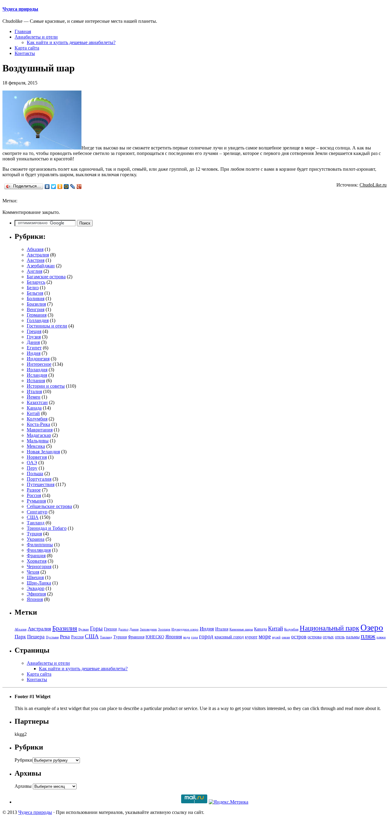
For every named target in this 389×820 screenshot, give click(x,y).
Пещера (36, 637)
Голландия (38, 320)
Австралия (38, 254)
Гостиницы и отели (47, 325)
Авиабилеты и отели (36, 36)
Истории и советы (46, 386)
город (206, 636)
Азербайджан (41, 265)
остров (298, 637)
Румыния (36, 500)
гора (194, 637)
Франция (36, 555)
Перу (32, 468)
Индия (33, 353)
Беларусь (36, 282)
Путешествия (40, 484)
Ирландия (37, 369)
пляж (368, 636)
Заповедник (148, 629)
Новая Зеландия (43, 451)
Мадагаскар (39, 435)
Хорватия (36, 561)
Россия (34, 495)
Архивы (23, 786)
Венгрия (35, 309)
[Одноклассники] (60, 186)
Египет (34, 347)
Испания (36, 380)
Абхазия (35, 249)
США (33, 517)
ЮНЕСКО (155, 637)
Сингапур (37, 511)
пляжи (381, 637)
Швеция (35, 577)
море (265, 636)
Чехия (33, 572)
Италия (34, 391)
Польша (35, 473)
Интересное (39, 364)
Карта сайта (27, 47)
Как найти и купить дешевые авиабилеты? (71, 42)
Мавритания (40, 429)
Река (65, 637)
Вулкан (83, 629)
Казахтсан (37, 402)
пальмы (353, 637)
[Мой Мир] (66, 186)
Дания (33, 342)
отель (340, 637)
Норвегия (37, 457)
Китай (33, 413)
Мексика (36, 446)
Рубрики (24, 760)
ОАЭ (32, 462)
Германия (36, 314)
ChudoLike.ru (373, 184)
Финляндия (39, 550)
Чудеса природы (20, 9)
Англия (34, 271)
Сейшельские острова (49, 506)
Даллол (123, 629)
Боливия (35, 298)
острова (315, 637)
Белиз (33, 287)
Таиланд (35, 522)
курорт (251, 637)
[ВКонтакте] (47, 186)
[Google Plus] (79, 186)
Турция (34, 533)
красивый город (229, 637)
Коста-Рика (38, 424)
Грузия (34, 336)
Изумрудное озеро (184, 629)
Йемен (33, 397)
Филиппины (40, 544)
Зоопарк (164, 629)
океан (286, 637)
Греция (34, 331)
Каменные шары (241, 629)
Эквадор (35, 588)
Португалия (39, 479)
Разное (34, 489)
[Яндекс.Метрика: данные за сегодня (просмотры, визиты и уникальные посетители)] (228, 802)
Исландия (37, 375)
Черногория (39, 566)
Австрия (35, 260)
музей (276, 637)
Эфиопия (36, 593)
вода (186, 637)
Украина (35, 539)
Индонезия (38, 358)
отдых (328, 637)
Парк (20, 637)
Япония (35, 599)
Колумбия (37, 418)
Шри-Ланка (39, 582)
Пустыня (52, 637)
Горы (96, 628)
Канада (34, 407)
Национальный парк (329, 628)
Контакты (25, 53)
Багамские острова (46, 276)
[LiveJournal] (73, 186)
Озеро (371, 627)
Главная (23, 31)
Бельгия (35, 293)
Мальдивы (38, 440)
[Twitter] (53, 186)
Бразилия (36, 304)
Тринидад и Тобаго (47, 528)
